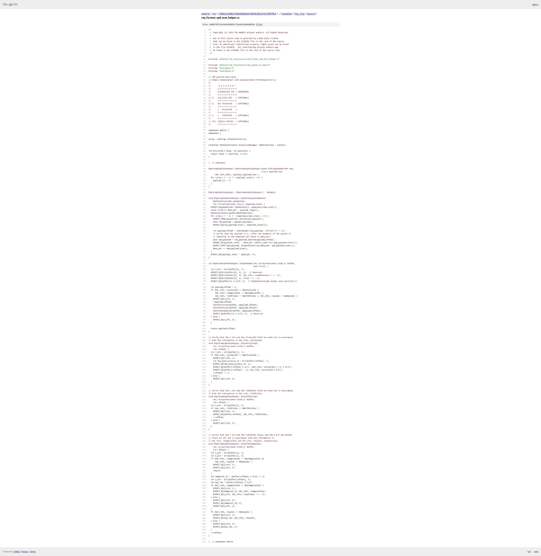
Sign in (535, 4)
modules (286, 13)
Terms (33, 551)
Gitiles (17, 551)
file (259, 24)
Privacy (24, 551)
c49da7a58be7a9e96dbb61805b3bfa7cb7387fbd (247, 13)
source (311, 13)
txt (529, 551)
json (536, 551)
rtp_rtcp (299, 13)
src (214, 13)
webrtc (205, 13)
